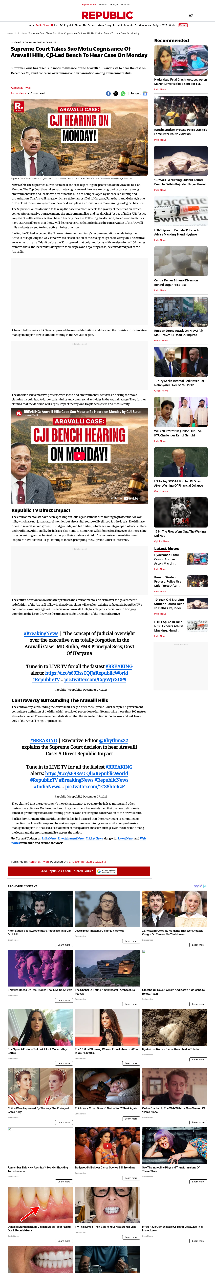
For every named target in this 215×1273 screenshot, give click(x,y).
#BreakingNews (41, 633)
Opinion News (161, 541)
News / (10, 33)
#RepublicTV (45, 679)
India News (18, 93)
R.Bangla (114, 4)
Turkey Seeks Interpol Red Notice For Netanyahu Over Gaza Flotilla (179, 383)
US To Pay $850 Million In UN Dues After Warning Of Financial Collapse (178, 483)
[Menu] (189, 15)
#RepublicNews (111, 780)
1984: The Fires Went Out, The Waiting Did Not (180, 533)
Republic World (89, 4)
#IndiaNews (47, 786)
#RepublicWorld (110, 673)
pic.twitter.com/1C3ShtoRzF (95, 786)
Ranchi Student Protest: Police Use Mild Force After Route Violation (180, 132)
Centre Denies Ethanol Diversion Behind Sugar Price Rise (176, 282)
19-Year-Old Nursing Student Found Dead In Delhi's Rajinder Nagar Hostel (179, 182)
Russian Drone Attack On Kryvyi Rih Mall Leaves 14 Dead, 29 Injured (178, 333)
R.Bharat (103, 4)
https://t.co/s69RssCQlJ (69, 673)
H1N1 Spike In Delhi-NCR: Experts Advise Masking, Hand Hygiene (176, 232)
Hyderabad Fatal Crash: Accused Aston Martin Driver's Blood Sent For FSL (180, 81)
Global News (161, 341)
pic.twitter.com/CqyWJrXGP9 (95, 679)
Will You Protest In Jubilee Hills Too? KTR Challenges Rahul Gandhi (178, 433)
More (182, 25)
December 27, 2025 (95, 689)
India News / (21, 33)
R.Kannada (126, 4)
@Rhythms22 (113, 740)
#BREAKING (119, 666)
